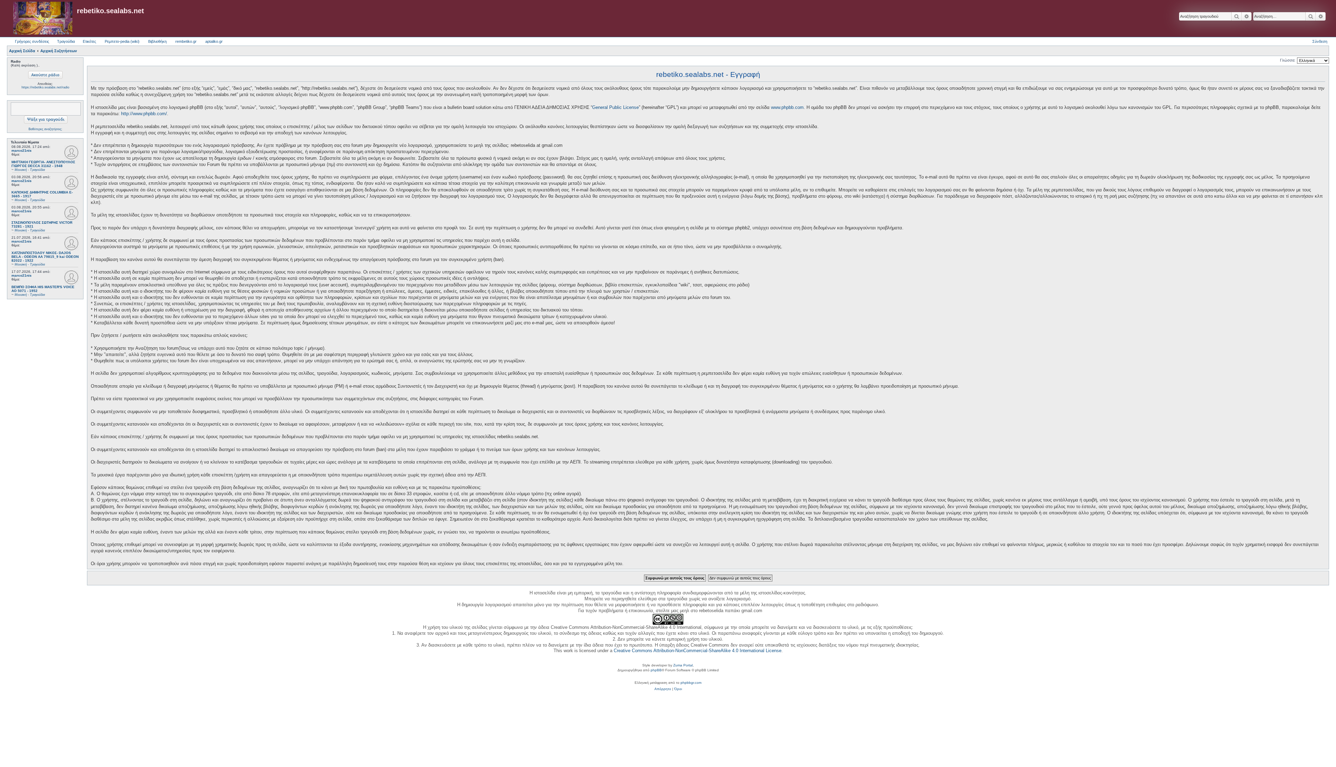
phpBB (656, 670)
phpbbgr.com (691, 683)
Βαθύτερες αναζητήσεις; (45, 129)
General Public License (615, 107)
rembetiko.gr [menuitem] (186, 41)
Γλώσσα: (1287, 60)
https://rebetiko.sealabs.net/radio (45, 87)
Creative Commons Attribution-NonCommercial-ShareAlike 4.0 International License (697, 650)
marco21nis (21, 150)
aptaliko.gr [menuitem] (214, 41)
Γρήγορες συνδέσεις (32, 41)
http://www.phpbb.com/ (144, 113)
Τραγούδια (66, 41)
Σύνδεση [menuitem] (1319, 41)
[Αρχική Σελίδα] (43, 18)
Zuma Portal (683, 665)
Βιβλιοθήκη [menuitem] (157, 41)
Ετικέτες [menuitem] (89, 41)
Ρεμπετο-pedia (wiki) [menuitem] (122, 41)
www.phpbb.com (787, 107)
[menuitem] (662, 689)
